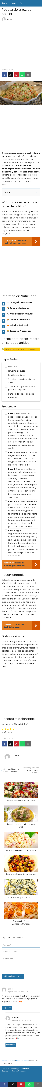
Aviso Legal (15, 1069)
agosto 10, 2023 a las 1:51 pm (18, 992)
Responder (7, 1008)
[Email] (28, 74)
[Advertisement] (21, 43)
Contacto (5, 1069)
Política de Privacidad (18, 1071)
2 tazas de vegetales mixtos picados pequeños (21, 388)
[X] (10, 74)
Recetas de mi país (12, 3)
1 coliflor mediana (16, 375)
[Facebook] (4, 74)
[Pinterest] (16, 74)
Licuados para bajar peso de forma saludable (31, 770)
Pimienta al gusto (16, 370)
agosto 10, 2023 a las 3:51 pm (22, 1020)
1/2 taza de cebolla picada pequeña (21, 395)
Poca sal (12, 366)
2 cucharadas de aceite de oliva (21, 381)
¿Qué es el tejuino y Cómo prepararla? (11, 770)
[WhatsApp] (22, 74)
